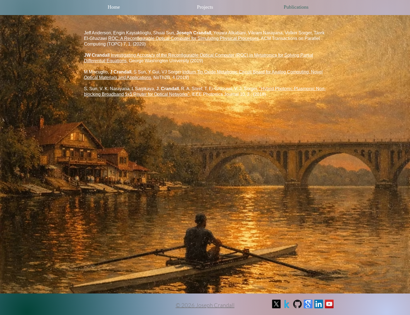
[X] (276, 304)
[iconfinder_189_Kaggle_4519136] (287, 304)
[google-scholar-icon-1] (308, 304)
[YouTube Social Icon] (329, 304)
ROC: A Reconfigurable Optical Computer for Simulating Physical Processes (183, 38)
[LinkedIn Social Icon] (318, 304)
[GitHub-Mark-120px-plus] (297, 304)
